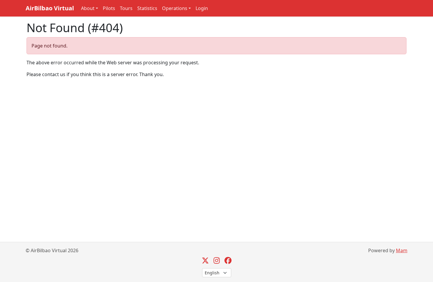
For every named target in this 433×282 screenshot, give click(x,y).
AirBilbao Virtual (50, 8)
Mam (401, 250)
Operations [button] (174, 8)
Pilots (109, 8)
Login (202, 8)
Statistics (147, 8)
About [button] (88, 8)
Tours (126, 8)
